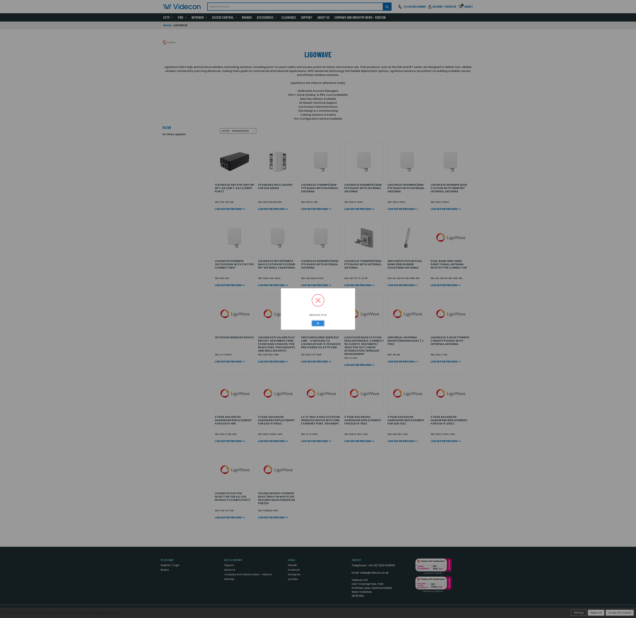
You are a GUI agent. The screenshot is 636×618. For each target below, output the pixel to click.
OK (318, 323)
